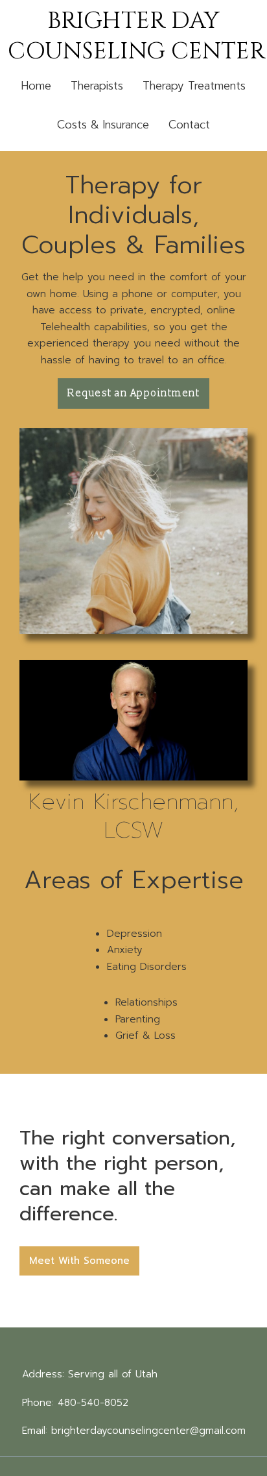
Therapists (97, 85)
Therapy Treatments (194, 85)
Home (36, 85)
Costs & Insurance (103, 124)
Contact (189, 124)
